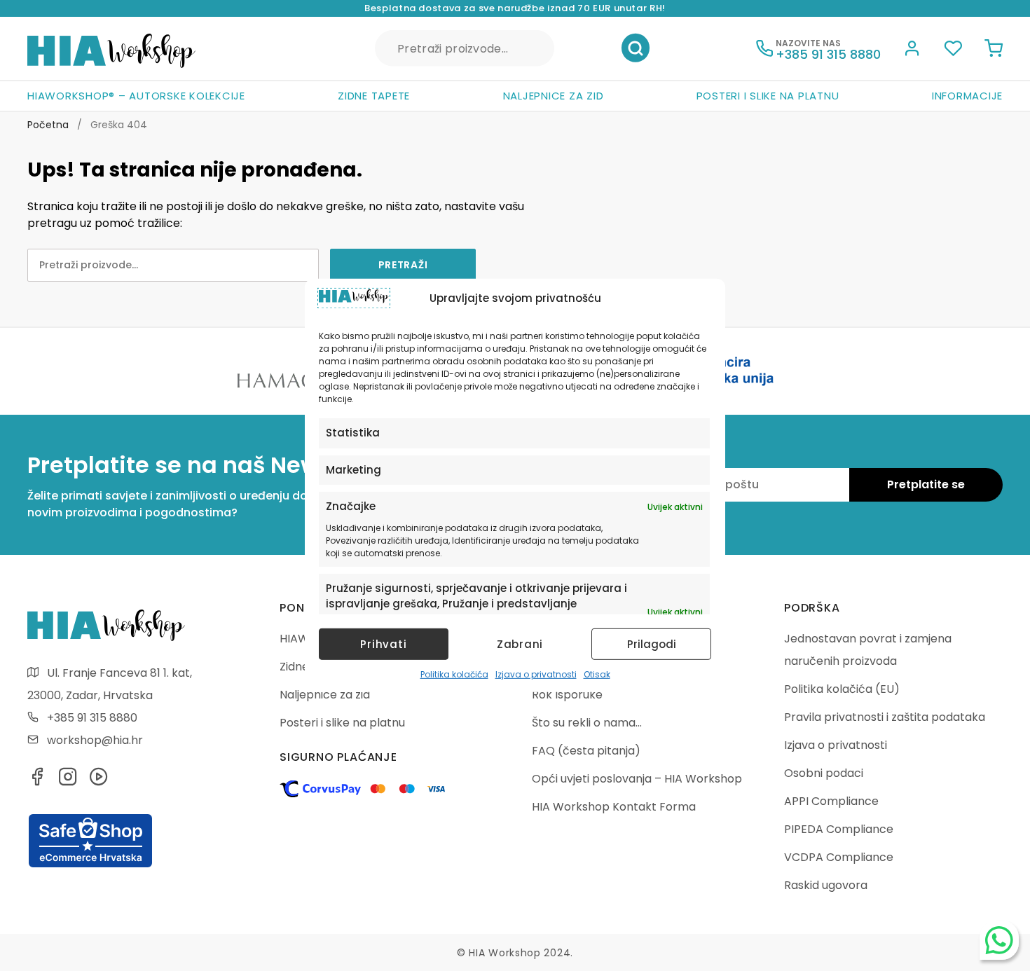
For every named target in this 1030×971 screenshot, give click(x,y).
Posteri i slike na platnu (767, 95)
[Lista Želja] (953, 50)
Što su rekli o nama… (587, 723)
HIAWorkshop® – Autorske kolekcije (136, 95)
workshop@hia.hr (95, 740)
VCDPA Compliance (838, 857)
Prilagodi (651, 644)
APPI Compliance (831, 801)
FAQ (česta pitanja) (586, 751)
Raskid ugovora (825, 885)
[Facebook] (37, 781)
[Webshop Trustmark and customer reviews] (90, 865)
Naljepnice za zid (553, 95)
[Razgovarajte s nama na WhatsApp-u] (999, 940)
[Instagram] (68, 781)
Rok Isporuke (567, 695)
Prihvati (383, 644)
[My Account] (912, 50)
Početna (48, 125)
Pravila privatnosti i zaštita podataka (884, 717)
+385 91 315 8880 (92, 718)
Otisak (597, 674)
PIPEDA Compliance (838, 829)
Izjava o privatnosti (536, 674)
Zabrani (520, 644)
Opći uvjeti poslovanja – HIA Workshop (637, 779)
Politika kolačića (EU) (842, 689)
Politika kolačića (454, 674)
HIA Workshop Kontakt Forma (614, 807)
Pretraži (635, 48)
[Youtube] (99, 781)
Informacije (967, 95)
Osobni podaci (823, 773)
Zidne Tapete (374, 95)
